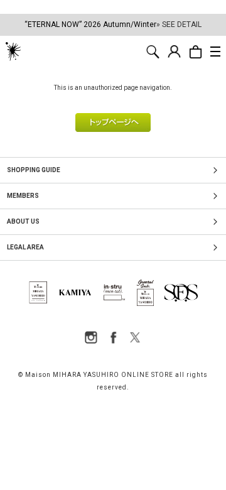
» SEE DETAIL (179, 24)
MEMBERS (23, 195)
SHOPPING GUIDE (33, 169)
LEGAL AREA (25, 247)
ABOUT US (23, 221)
